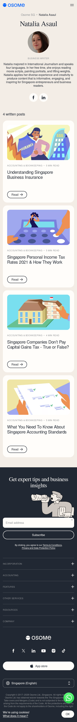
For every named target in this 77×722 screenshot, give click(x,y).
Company (8, 621)
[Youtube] (43, 651)
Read (14, 194)
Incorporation (12, 563)
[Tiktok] (63, 651)
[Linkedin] (43, 97)
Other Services (13, 598)
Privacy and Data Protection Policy (38, 547)
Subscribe (38, 535)
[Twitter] (23, 651)
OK (68, 714)
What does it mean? (15, 716)
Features (9, 586)
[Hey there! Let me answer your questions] (68, 698)
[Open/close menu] (72, 5)
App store (41, 666)
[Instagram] (53, 651)
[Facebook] (33, 97)
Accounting (10, 575)
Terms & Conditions (52, 544)
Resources (10, 609)
